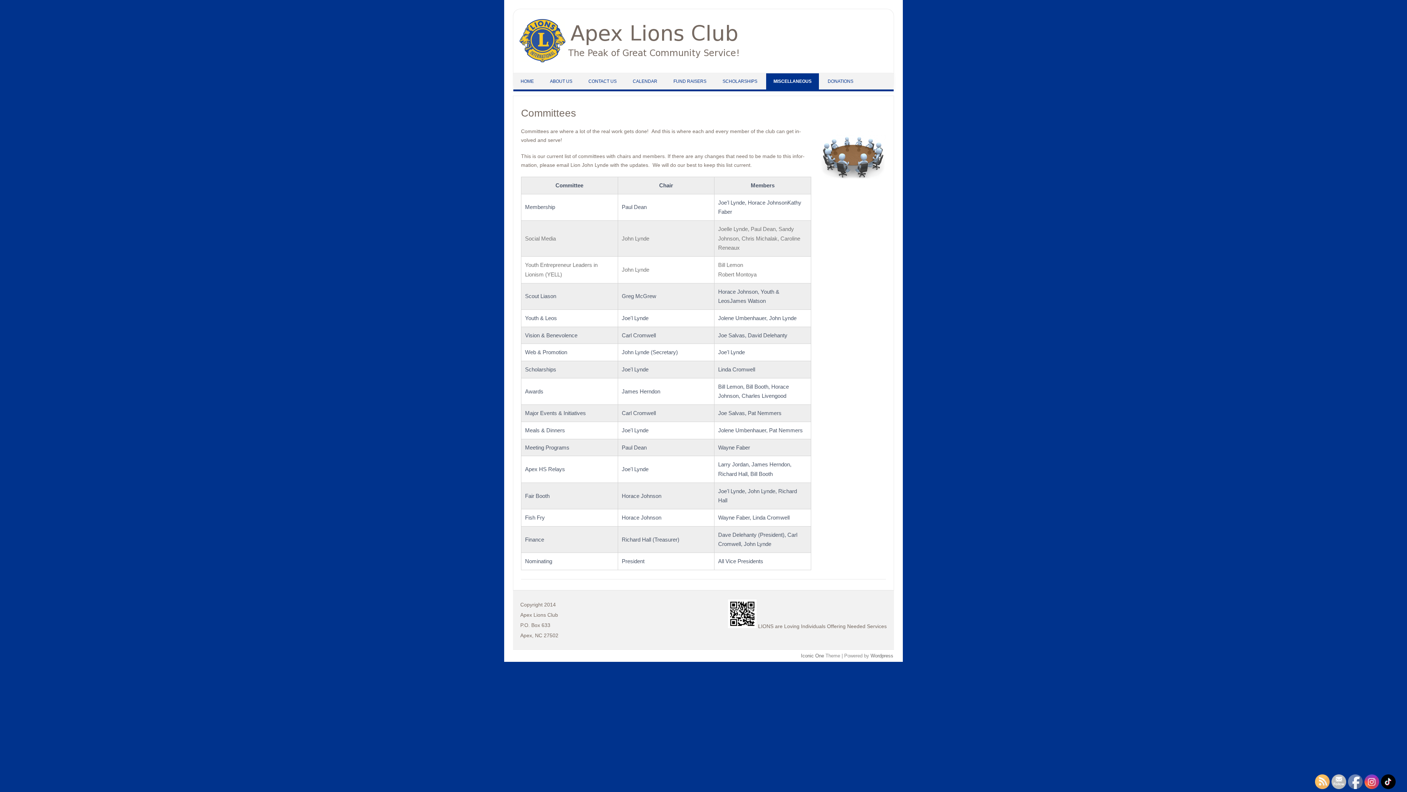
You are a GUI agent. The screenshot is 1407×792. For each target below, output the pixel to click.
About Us (561, 81)
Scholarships (740, 81)
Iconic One (812, 656)
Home (527, 81)
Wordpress (882, 656)
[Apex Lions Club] (629, 60)
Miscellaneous (792, 81)
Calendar (645, 81)
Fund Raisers (689, 81)
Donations (840, 81)
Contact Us (602, 81)
